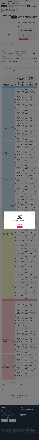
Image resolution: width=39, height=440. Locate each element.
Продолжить (19, 226)
